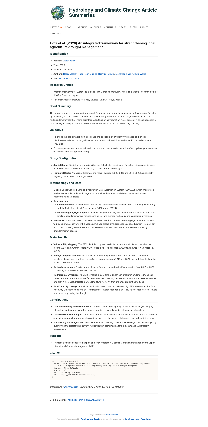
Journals (110, 27)
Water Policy (69, 60)
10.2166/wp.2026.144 (69, 78)
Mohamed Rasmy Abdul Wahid (130, 74)
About (144, 27)
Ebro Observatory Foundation (138, 419)
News (68, 27)
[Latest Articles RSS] (61, 27)
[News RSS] (73, 27)
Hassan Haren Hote (73, 74)
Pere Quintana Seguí (90, 419)
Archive (82, 27)
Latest (54, 27)
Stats (123, 27)
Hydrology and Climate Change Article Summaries (113, 12)
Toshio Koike (90, 74)
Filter (133, 27)
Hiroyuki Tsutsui (106, 74)
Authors (95, 27)
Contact (56, 33)
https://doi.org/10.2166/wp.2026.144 (86, 400)
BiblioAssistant (71, 387)
